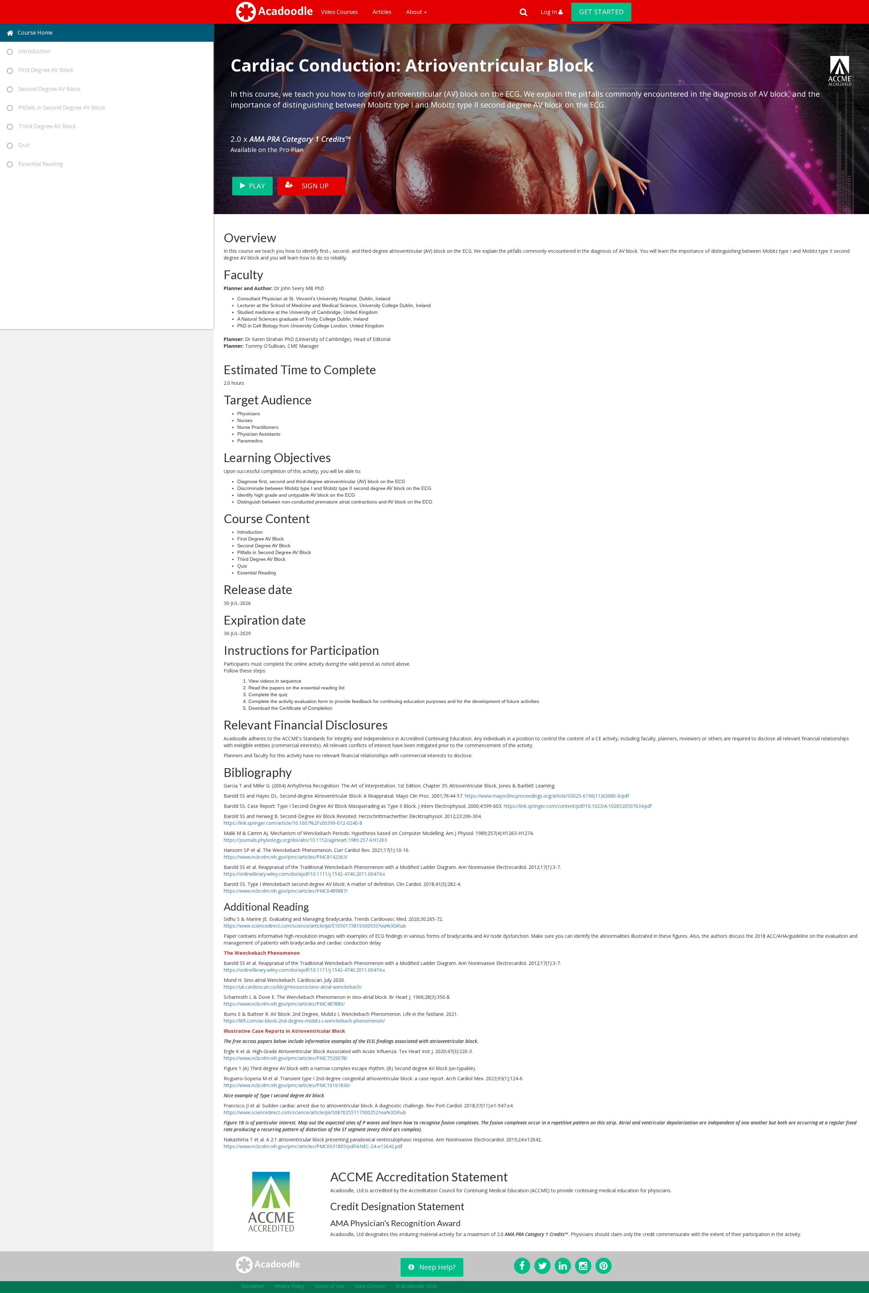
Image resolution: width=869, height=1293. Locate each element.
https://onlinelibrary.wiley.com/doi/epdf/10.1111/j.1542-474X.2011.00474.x (304, 874)
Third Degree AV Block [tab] (44, 126)
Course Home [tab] (33, 32)
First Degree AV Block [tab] (43, 70)
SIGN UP (315, 185)
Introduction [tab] (31, 51)
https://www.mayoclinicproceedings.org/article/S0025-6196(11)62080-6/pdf (547, 796)
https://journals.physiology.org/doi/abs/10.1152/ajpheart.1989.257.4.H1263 (305, 840)
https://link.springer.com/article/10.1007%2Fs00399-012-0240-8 (293, 823)
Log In (549, 12)
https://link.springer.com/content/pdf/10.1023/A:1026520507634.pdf (578, 806)
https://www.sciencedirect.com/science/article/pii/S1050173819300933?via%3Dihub (315, 926)
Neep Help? (437, 1267)
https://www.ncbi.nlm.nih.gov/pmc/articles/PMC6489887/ (286, 891)
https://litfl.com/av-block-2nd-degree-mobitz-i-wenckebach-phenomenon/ (304, 1021)
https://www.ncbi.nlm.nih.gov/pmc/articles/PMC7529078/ (286, 1058)
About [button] (414, 12)
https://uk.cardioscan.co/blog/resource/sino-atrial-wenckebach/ (293, 987)
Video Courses (339, 12)
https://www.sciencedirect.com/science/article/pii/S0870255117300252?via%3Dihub (315, 1112)
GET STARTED (601, 11)
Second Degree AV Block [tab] (46, 89)
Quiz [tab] (21, 145)
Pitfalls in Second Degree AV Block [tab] (59, 107)
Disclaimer (252, 1286)
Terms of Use (329, 1286)
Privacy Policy (289, 1286)
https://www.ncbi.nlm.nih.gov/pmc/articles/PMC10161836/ (287, 1085)
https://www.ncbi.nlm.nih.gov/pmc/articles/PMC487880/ (284, 1004)
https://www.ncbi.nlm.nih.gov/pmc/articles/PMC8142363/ (286, 857)
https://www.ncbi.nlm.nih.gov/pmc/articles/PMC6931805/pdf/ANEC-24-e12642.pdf (313, 1146)
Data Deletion (370, 1286)
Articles (382, 12)
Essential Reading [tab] (38, 164)
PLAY (257, 185)
